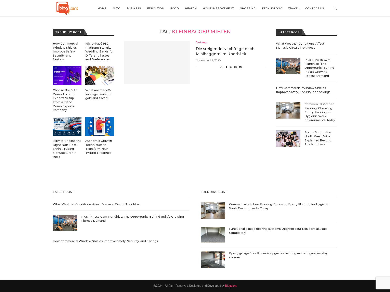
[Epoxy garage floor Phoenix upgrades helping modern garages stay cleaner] (213, 259)
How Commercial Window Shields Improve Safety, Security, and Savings (303, 90)
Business (134, 8)
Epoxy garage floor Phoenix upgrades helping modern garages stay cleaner (278, 255)
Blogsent (231, 285)
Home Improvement (218, 8)
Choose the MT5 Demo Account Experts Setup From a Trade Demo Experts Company (65, 100)
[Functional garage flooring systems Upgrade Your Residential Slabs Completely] (213, 235)
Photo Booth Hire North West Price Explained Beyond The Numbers (317, 138)
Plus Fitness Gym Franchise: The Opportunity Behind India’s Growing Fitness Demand (319, 67)
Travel (293, 8)
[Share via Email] (240, 67)
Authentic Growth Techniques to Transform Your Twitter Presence (98, 147)
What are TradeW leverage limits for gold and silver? (98, 94)
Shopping (248, 8)
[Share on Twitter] (230, 67)
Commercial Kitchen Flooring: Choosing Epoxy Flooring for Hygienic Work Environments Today (319, 112)
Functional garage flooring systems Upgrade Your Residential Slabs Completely (278, 231)
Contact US (314, 8)
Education (155, 8)
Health (191, 8)
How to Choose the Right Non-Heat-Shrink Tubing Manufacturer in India (67, 148)
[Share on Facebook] (226, 67)
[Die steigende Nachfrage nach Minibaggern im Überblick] (157, 62)
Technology (272, 8)
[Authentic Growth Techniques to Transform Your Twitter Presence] (99, 126)
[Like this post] (221, 67)
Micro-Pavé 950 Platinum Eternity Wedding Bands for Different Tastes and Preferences (99, 51)
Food (174, 8)
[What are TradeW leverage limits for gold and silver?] (99, 75)
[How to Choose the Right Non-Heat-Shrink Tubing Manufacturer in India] (67, 126)
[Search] (335, 8)
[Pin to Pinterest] (235, 67)
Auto (116, 8)
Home (102, 8)
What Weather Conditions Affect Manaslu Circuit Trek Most (300, 45)
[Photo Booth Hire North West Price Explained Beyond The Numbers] (288, 138)
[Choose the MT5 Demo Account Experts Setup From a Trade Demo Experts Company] (67, 75)
